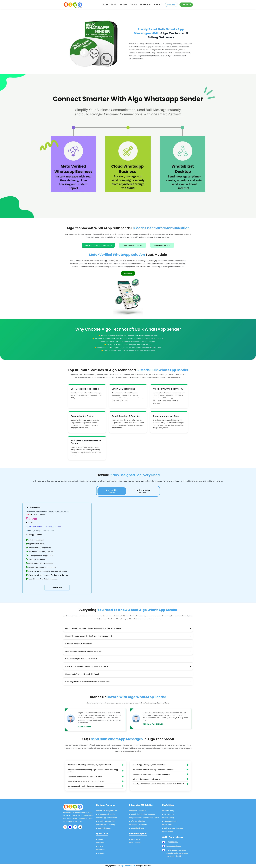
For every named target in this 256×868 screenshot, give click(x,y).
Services (123, 4)
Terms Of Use (169, 814)
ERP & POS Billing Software (107, 810)
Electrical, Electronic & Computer (143, 814)
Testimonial (168, 831)
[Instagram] (65, 827)
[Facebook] (70, 827)
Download (171, 5)
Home (105, 4)
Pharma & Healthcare (139, 824)
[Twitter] (75, 827)
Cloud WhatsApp (142, 491)
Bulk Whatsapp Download (173, 828)
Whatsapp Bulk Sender (106, 814)
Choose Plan (57, 587)
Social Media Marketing (106, 824)
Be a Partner (145, 4)
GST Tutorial (135, 842)
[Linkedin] (80, 827)
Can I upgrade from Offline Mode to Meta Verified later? (128, 681)
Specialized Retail (137, 828)
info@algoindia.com (173, 846)
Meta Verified (111, 491)
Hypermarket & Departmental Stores (145, 817)
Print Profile (168, 824)
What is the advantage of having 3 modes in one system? (128, 636)
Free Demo (186, 4)
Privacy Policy (169, 810)
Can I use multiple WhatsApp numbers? (128, 658)
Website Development (106, 821)
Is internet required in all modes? (128, 643)
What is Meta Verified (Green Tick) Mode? (128, 674)
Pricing (134, 4)
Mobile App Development (107, 817)
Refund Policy (169, 817)
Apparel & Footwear (138, 810)
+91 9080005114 (172, 842)
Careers (101, 853)
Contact (158, 4)
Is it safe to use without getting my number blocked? (128, 666)
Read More (128, 273)
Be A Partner (135, 839)
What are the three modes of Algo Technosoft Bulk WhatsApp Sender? (128, 628)
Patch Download (170, 821)
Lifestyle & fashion (138, 821)
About (113, 4)
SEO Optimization (104, 828)
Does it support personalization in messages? (128, 651)
